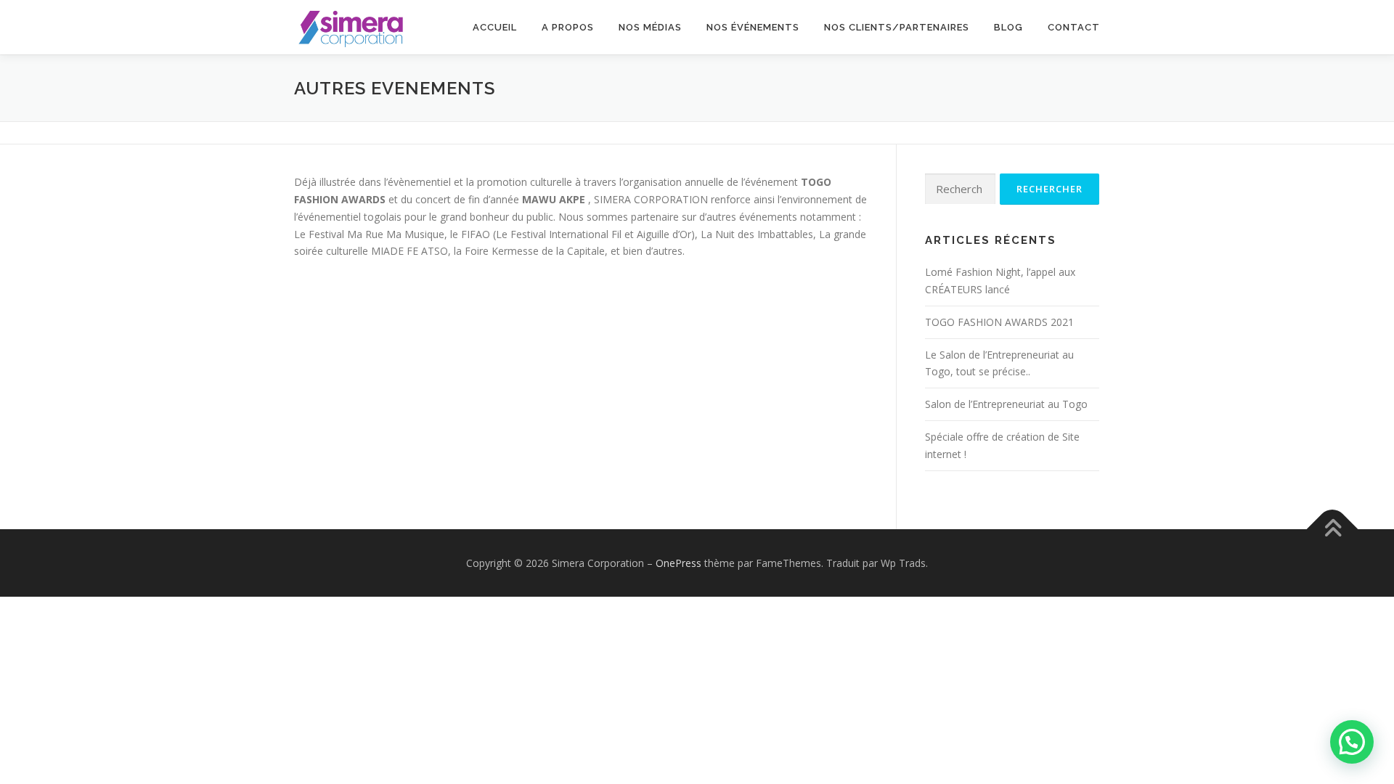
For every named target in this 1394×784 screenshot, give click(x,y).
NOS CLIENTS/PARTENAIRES (896, 27)
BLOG (1008, 27)
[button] (1352, 742)
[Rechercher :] (960, 189)
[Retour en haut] (1332, 529)
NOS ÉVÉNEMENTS (752, 27)
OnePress (678, 563)
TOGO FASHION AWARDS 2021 (999, 322)
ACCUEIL (495, 27)
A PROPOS (568, 27)
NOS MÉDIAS (650, 27)
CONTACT (1074, 27)
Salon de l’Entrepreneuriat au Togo (1006, 404)
